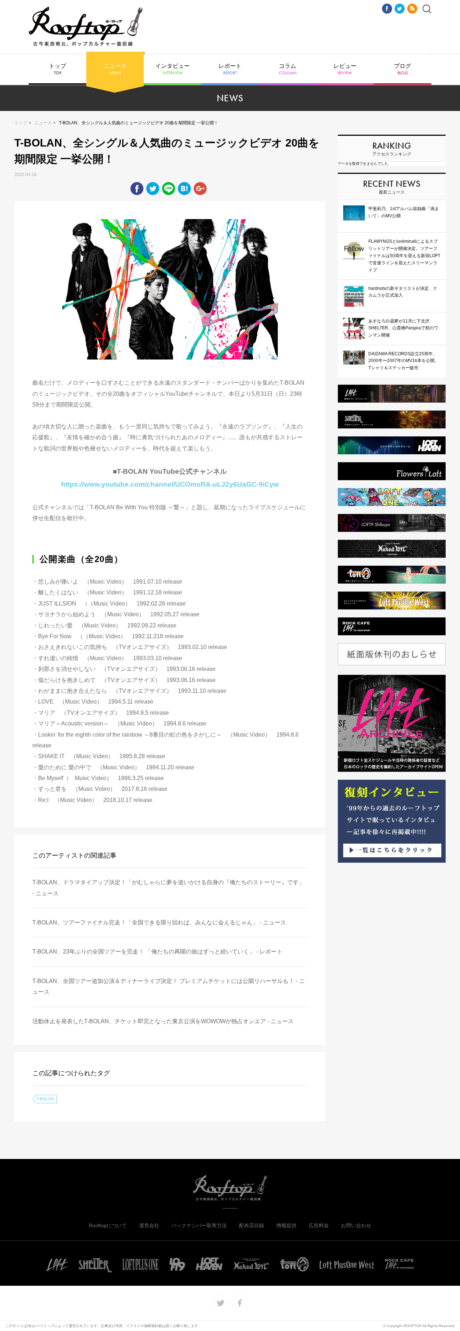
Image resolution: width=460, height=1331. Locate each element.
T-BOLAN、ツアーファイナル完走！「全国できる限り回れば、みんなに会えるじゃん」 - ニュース (159, 922)
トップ (57, 69)
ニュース (115, 69)
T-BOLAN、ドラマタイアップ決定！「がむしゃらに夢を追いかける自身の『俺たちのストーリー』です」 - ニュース (168, 887)
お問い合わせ (356, 1225)
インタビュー (172, 69)
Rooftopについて (108, 1225)
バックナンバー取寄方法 (199, 1225)
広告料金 (319, 1225)
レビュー (345, 69)
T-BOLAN (45, 1099)
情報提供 (286, 1225)
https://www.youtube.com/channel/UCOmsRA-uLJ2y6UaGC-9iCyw (170, 484)
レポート (230, 69)
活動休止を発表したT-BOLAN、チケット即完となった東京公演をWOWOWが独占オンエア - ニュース (163, 1021)
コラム (287, 69)
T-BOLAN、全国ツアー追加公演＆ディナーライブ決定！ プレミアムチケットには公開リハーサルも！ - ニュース (168, 986)
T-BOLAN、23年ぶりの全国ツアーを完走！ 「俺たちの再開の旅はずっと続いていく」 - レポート (157, 952)
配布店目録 (251, 1225)
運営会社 (149, 1225)
